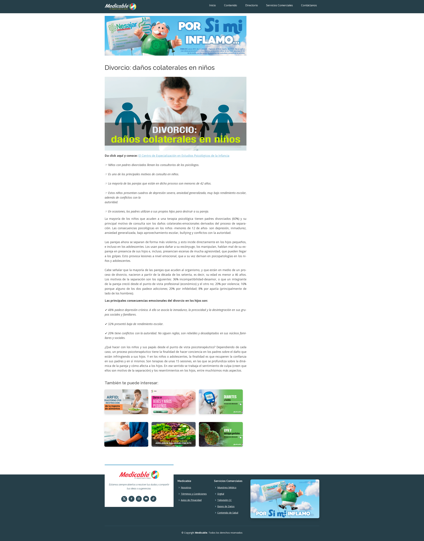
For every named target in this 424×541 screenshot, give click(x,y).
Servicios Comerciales (279, 5)
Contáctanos (309, 5)
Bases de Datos (226, 506)
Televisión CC (224, 500)
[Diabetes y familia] (221, 401)
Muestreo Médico (226, 487)
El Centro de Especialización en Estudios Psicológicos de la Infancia (183, 156)
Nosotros (186, 487)
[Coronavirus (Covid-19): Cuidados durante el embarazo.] (126, 434)
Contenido (230, 5)
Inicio (212, 5)
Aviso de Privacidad (191, 500)
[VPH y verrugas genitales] (221, 434)
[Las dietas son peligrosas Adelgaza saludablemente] (173, 434)
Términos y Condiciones (194, 494)
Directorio (251, 5)
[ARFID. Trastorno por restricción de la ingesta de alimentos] (126, 401)
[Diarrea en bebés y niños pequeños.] (173, 401)
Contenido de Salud (227, 513)
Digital (220, 494)
